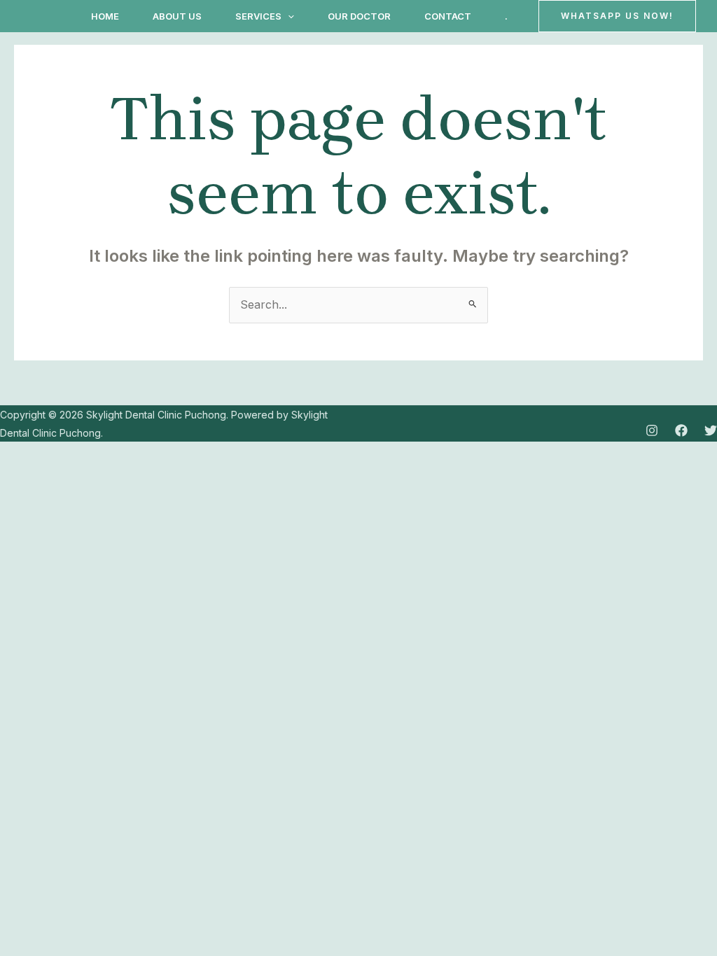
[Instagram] (652, 430)
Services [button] (258, 16)
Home (105, 16)
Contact (447, 16)
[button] (287, 16)
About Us (177, 16)
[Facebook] (681, 430)
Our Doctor (359, 16)
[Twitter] (710, 430)
